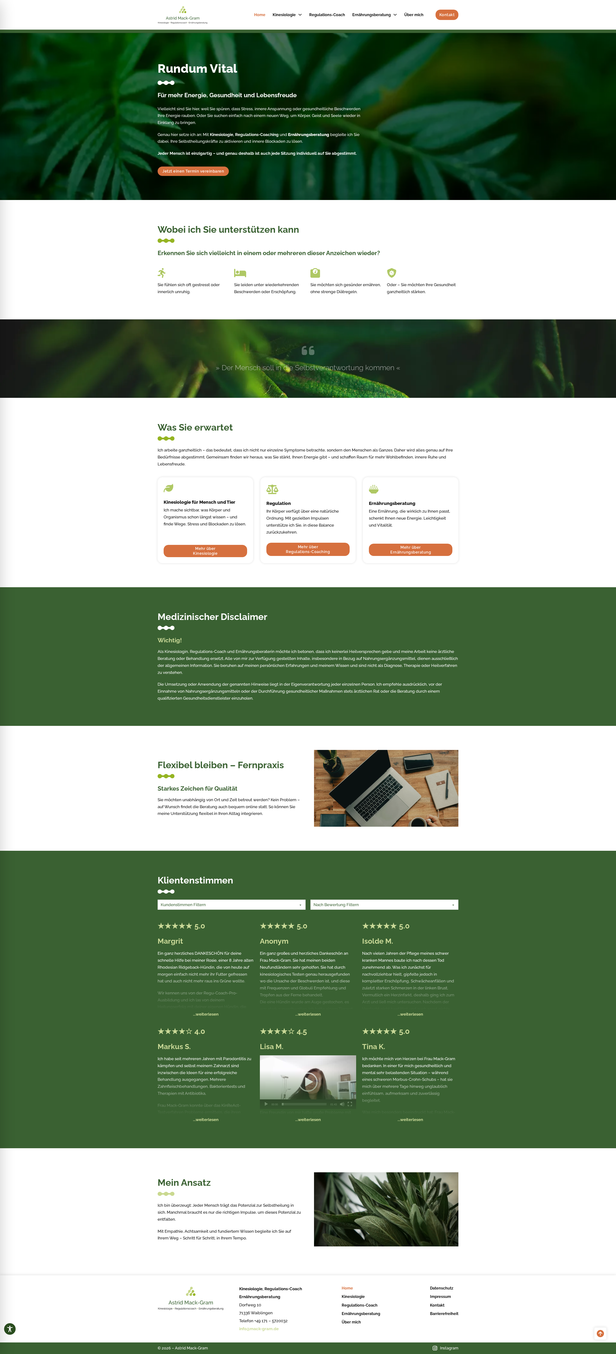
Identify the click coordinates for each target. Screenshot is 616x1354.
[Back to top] (600, 1334)
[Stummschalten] (342, 1104)
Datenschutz (441, 1288)
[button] (308, 1082)
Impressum (440, 1296)
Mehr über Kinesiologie (205, 550)
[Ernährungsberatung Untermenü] (395, 15)
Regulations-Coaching (257, 134)
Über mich (414, 15)
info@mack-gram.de (259, 1328)
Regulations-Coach (327, 15)
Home (259, 15)
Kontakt (447, 15)
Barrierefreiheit (444, 1313)
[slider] (304, 1104)
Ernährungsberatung (371, 15)
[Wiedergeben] (266, 1104)
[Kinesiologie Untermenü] (300, 15)
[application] (308, 1082)
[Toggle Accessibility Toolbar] (10, 1329)
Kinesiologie (284, 15)
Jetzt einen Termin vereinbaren (193, 171)
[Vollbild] (349, 1104)
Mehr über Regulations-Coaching (308, 549)
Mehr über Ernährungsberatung (410, 549)
